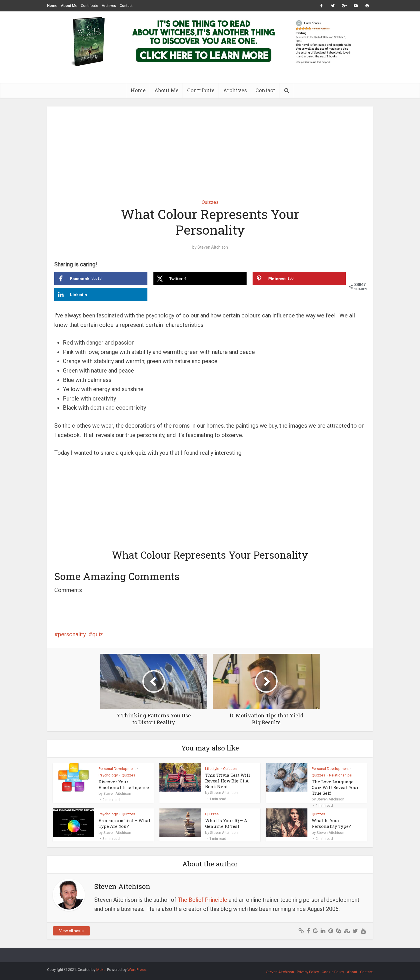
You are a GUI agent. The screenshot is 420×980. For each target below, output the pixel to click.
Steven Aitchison (212, 247)
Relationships (340, 775)
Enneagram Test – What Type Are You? (124, 823)
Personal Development (117, 768)
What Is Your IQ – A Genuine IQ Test (226, 823)
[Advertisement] (210, 149)
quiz (97, 634)
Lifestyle (212, 768)
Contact (126, 5)
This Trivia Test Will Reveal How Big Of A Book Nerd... (227, 781)
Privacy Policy (308, 972)
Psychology (108, 775)
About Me (69, 5)
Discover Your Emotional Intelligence (124, 784)
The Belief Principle (202, 899)
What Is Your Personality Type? (331, 823)
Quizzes (210, 202)
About (352, 972)
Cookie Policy (333, 972)
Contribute (89, 5)
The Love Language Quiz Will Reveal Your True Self (335, 787)
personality (72, 634)
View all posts (71, 931)
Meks (100, 969)
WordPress (136, 969)
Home (52, 5)
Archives (109, 5)
